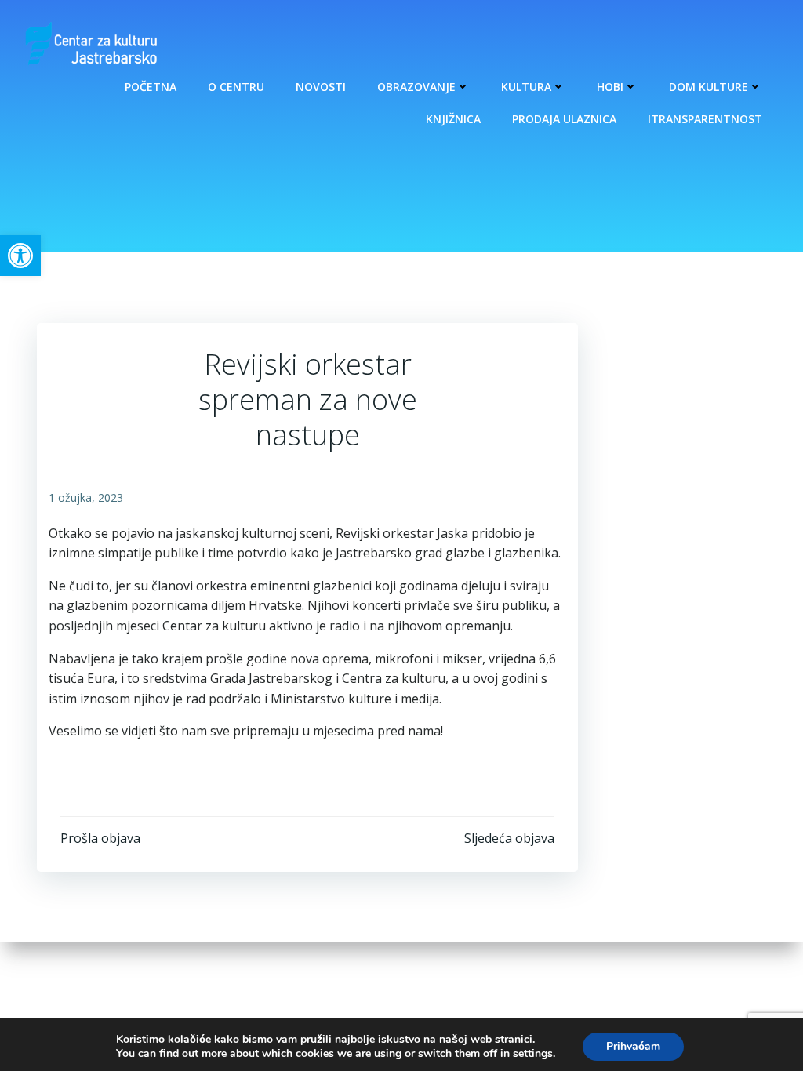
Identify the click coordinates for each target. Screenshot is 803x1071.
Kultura (526, 86)
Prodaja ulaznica (564, 118)
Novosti (321, 86)
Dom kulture (708, 86)
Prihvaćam (633, 1046)
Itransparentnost (705, 118)
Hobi (610, 86)
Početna (150, 86)
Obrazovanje (416, 86)
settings (533, 1054)
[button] (20, 255)
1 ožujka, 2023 (86, 497)
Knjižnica (453, 118)
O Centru (236, 86)
